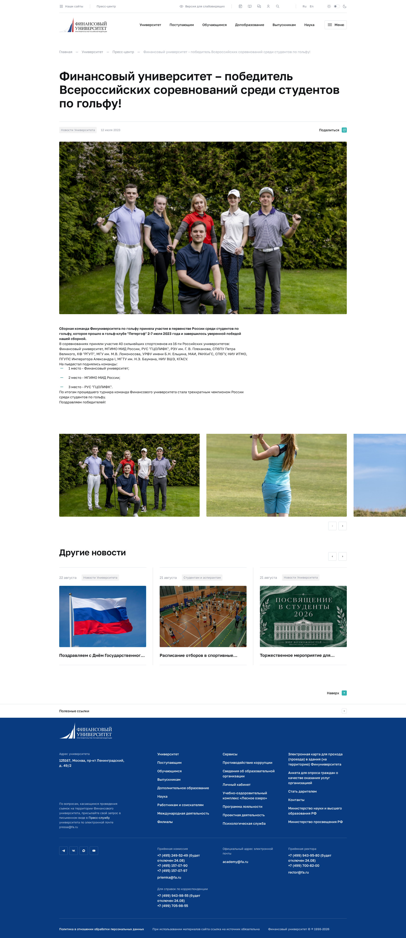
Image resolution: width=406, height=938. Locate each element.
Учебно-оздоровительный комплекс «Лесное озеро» (245, 795)
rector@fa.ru (298, 872)
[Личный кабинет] (268, 6)
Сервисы (230, 754)
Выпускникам (284, 25)
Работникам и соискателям (180, 805)
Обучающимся (214, 25)
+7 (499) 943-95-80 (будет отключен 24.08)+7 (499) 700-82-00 (309, 860)
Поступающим (182, 25)
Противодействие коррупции (247, 762)
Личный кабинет (237, 784)
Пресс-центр (106, 6)
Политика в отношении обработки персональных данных (101, 929)
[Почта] (287, 6)
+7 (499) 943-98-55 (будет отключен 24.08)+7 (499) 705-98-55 (178, 900)
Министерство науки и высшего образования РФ (315, 810)
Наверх (333, 693)
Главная (65, 52)
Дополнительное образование (183, 788)
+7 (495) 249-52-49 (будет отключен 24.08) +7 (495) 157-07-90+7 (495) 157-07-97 (178, 863)
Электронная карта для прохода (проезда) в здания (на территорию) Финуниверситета (315, 759)
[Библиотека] (250, 6)
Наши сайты (74, 6)
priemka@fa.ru (169, 877)
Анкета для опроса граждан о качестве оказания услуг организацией (313, 778)
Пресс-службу (99, 817)
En (311, 6)
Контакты (296, 800)
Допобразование (249, 25)
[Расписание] (240, 6)
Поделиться (329, 130)
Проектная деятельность (244, 815)
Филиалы (165, 822)
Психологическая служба (244, 823)
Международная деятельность (183, 813)
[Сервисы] (259, 6)
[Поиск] (278, 6)
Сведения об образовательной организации (249, 773)
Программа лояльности (242, 806)
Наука (309, 25)
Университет (150, 25)
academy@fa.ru (235, 862)
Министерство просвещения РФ (315, 822)
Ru (304, 6)
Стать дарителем (302, 791)
